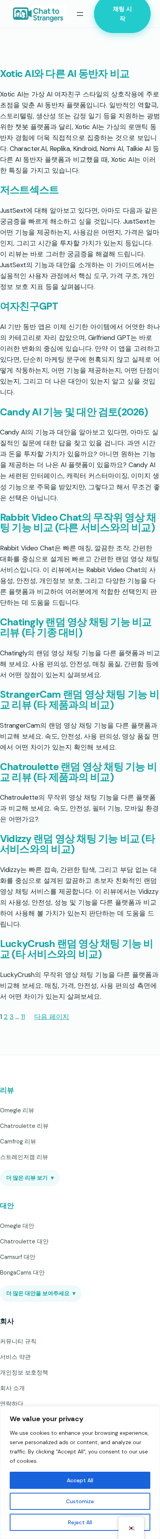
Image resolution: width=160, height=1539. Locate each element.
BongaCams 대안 (22, 1272)
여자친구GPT (29, 306)
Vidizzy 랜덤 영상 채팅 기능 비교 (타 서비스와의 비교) (77, 844)
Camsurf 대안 (17, 1257)
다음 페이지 (51, 1016)
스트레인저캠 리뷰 (24, 1157)
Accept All (80, 1480)
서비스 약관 (15, 1356)
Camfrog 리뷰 (18, 1141)
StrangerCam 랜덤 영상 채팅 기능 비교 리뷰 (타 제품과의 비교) (79, 700)
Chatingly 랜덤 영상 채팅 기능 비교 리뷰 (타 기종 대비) (76, 627)
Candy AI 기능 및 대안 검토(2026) (74, 412)
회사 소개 (12, 1388)
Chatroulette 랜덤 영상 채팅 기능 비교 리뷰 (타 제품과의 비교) (78, 772)
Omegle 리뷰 (17, 1110)
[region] (80, 1472)
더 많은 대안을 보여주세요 (40, 1293)
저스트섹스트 (29, 190)
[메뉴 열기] (80, 14)
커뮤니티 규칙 (18, 1341)
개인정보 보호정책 (24, 1372)
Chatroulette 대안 (24, 1241)
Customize (80, 1501)
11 (23, 1016)
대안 (7, 1205)
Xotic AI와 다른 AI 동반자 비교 (64, 74)
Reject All (80, 1522)
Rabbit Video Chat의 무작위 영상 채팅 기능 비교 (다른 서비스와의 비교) (78, 523)
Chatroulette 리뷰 (24, 1125)
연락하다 (11, 1403)
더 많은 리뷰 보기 (30, 1178)
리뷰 (7, 1090)
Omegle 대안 (17, 1225)
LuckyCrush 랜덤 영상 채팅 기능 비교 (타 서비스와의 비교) (76, 949)
